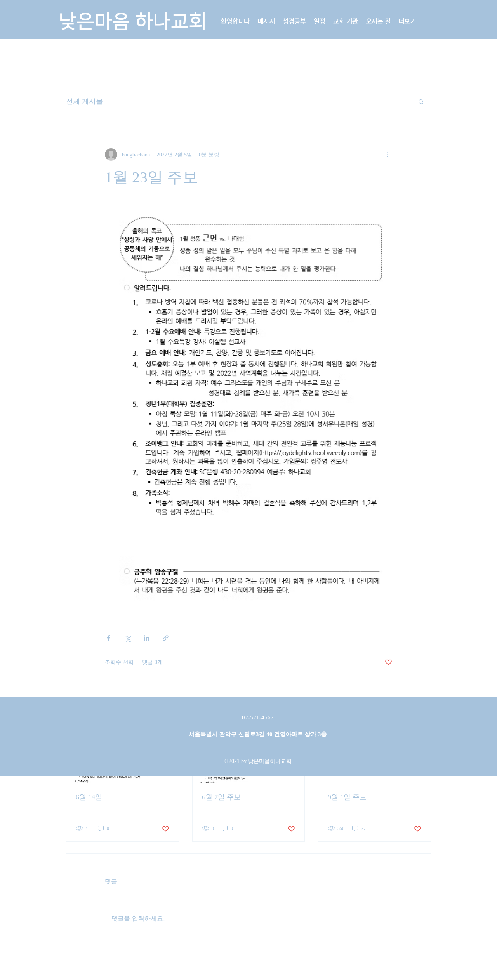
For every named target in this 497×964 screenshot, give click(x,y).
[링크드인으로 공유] (146, 638)
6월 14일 (89, 797)
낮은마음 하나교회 (133, 22)
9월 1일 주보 (347, 797)
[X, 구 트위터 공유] (127, 638)
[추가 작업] (387, 154)
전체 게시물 (84, 101)
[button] (266, 21)
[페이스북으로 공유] (108, 638)
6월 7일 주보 (221, 797)
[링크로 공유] (165, 638)
